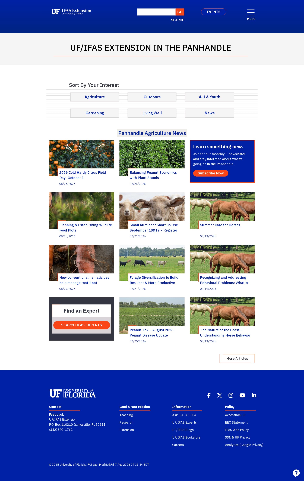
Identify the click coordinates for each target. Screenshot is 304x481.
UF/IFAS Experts (184, 422)
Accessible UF (235, 415)
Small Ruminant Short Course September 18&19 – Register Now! (154, 227)
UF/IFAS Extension (63, 419)
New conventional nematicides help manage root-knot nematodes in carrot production (85, 280)
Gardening (95, 112)
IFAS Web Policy (237, 430)
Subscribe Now (211, 173)
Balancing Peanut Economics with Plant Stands (153, 175)
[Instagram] (231, 395)
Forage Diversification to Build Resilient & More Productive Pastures (154, 280)
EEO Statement (236, 422)
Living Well (152, 112)
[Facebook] (209, 395)
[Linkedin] (254, 395)
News (210, 112)
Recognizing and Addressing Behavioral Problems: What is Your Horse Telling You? (224, 280)
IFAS (89, 464)
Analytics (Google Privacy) (244, 445)
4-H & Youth (209, 96)
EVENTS (213, 11)
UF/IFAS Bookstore (186, 437)
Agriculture (95, 96)
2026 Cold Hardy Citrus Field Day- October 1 (82, 175)
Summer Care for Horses (220, 225)
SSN (228, 437)
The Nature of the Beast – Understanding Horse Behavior (225, 332)
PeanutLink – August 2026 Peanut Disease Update (151, 332)
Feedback (56, 414)
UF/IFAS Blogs (183, 430)
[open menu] (250, 10)
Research (126, 422)
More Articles (237, 358)
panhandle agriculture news (152, 133)
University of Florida (72, 464)
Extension (126, 430)
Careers (178, 445)
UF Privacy (242, 437)
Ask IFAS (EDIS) (184, 415)
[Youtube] (242, 395)
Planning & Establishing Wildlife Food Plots (85, 227)
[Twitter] (220, 395)
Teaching (126, 415)
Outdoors (152, 96)
